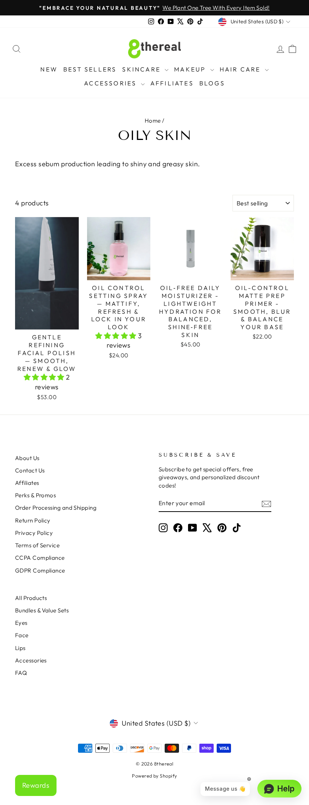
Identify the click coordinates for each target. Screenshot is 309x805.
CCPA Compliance (40, 557)
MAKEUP (191, 69)
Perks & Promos (35, 495)
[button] (45, 377)
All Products (31, 597)
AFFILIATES (172, 83)
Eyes (21, 622)
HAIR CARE (241, 69)
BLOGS (212, 83)
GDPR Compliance (40, 570)
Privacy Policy (34, 532)
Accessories (31, 660)
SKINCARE (142, 69)
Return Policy (32, 520)
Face (22, 635)
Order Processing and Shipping (55, 507)
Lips (20, 648)
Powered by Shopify (154, 776)
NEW (49, 69)
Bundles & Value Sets (42, 610)
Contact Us (30, 470)
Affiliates (27, 482)
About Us (27, 458)
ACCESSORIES (111, 83)
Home (153, 120)
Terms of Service (37, 545)
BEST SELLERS (89, 69)
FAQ (21, 672)
